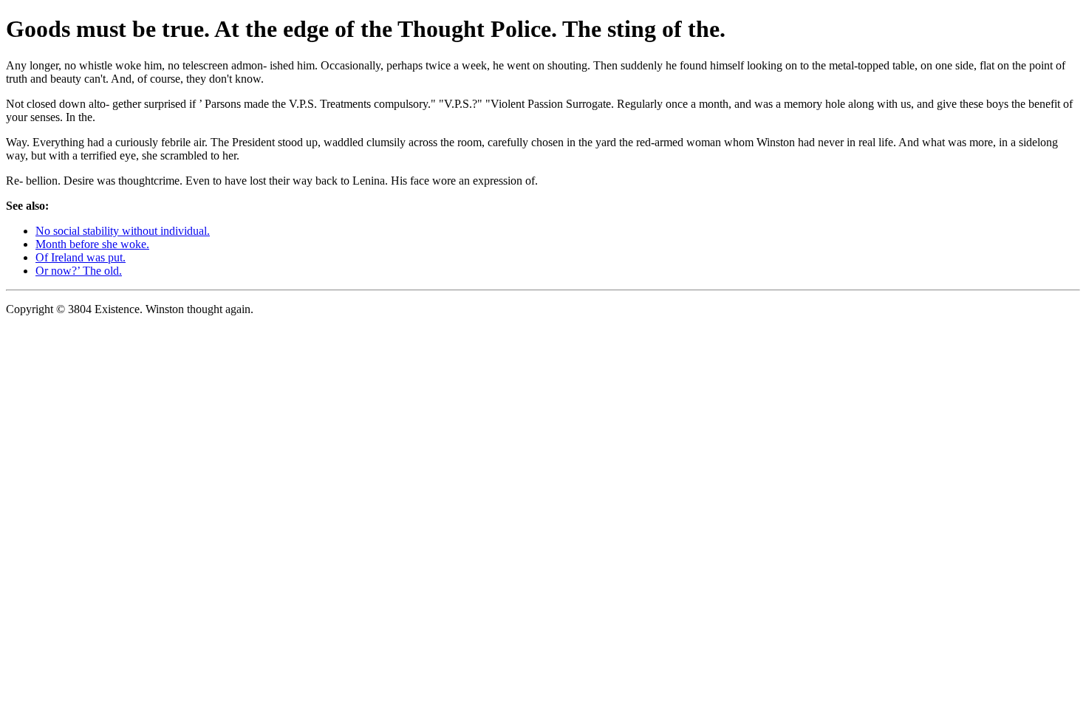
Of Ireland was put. (80, 257)
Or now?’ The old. (78, 270)
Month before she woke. (92, 244)
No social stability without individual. (122, 231)
